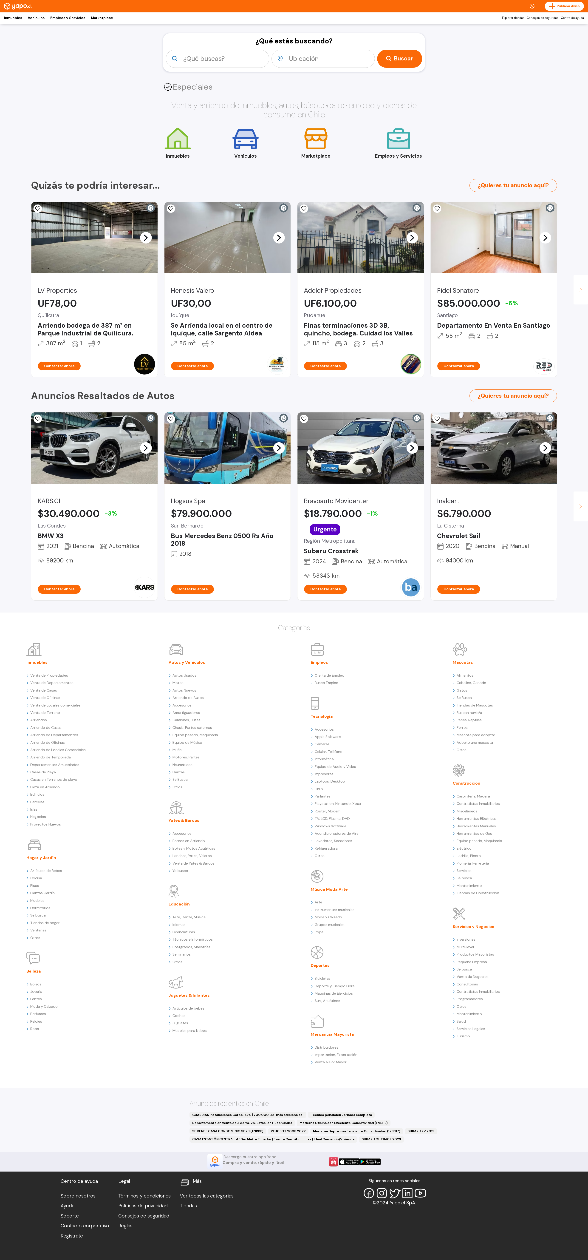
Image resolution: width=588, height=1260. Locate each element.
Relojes (36, 1021)
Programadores (470, 998)
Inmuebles (13, 18)
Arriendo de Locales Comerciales (58, 749)
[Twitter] (394, 1193)
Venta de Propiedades (49, 675)
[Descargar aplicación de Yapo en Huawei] (333, 1161)
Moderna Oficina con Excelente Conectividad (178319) (344, 1123)
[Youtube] (420, 1193)
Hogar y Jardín (41, 857)
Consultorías (467, 984)
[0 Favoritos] (38, 208)
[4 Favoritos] (437, 208)
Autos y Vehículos (187, 662)
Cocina (36, 878)
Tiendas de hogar (45, 922)
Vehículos (36, 18)
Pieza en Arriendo (45, 787)
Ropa (34, 1028)
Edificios (37, 794)
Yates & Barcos (184, 820)
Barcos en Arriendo (188, 840)
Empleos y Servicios (67, 18)
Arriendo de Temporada (50, 757)
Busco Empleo (326, 682)
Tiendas (188, 1206)
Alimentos (465, 675)
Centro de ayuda (572, 18)
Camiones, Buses (186, 720)
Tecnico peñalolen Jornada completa (341, 1115)
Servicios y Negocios (473, 926)
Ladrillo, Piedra (469, 855)
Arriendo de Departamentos (54, 734)
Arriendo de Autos (188, 697)
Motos (178, 682)
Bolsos (35, 984)
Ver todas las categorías (207, 1196)
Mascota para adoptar (476, 734)
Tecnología (322, 716)
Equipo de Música (187, 742)
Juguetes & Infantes (189, 995)
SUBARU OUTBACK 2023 (381, 1139)
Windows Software (330, 826)
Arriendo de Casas (46, 727)
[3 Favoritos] (304, 208)
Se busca (38, 915)
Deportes (320, 965)
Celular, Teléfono (328, 751)
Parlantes (323, 796)
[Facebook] (368, 1193)
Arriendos (38, 720)
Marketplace (102, 18)
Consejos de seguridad (543, 18)
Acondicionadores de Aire (337, 833)
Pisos (34, 885)
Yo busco (180, 870)
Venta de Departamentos (52, 682)
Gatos (462, 690)
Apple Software (328, 736)
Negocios (38, 816)
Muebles (37, 900)
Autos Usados (184, 675)
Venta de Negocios (473, 976)
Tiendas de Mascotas (475, 705)
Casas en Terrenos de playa (53, 779)
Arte (318, 902)
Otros (35, 937)
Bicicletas (323, 978)
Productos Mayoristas (475, 954)
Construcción (466, 783)
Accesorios (182, 705)
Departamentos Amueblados (54, 764)
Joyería (36, 991)
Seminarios (181, 954)
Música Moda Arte (329, 889)
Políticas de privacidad (143, 1206)
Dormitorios (40, 907)
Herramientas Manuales (476, 826)
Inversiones (466, 939)
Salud (461, 1021)
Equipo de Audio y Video (335, 766)
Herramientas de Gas (474, 833)
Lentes (36, 998)
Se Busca (180, 779)
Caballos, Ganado (471, 682)
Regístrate (72, 1236)
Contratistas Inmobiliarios (478, 803)
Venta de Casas (43, 690)
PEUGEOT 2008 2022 (288, 1131)
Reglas (125, 1226)
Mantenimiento (469, 885)
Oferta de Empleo (329, 675)
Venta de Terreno (45, 712)
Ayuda (67, 1206)
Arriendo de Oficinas (47, 742)
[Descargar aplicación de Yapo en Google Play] (370, 1161)
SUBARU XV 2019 (421, 1131)
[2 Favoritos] (38, 419)
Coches (178, 1015)
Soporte (70, 1216)
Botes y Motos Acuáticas (193, 848)
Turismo (463, 1036)
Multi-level (465, 947)
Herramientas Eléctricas (477, 818)
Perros (462, 727)
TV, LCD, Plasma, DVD (332, 818)
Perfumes (38, 1013)
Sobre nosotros (78, 1196)
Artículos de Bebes (46, 870)
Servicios (464, 870)
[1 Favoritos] (171, 208)
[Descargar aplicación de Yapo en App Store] (349, 1161)
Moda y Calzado (44, 1006)
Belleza (33, 971)
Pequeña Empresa (472, 961)
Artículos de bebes (188, 1008)
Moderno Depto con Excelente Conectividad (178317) (356, 1131)
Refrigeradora (326, 848)
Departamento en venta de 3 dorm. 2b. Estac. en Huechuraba (242, 1123)
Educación (179, 904)
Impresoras (324, 774)
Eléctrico (464, 848)
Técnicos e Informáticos (192, 939)
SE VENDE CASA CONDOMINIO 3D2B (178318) (227, 1131)
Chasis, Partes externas (192, 727)
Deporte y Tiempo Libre (335, 986)
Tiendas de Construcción (478, 893)
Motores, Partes (186, 757)
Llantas (178, 772)
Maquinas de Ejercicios (334, 993)
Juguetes (180, 1023)
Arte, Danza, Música (189, 917)
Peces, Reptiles (469, 720)
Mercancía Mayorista (332, 1034)
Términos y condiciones (144, 1196)
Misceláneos (467, 811)
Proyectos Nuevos (45, 824)
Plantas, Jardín (42, 893)
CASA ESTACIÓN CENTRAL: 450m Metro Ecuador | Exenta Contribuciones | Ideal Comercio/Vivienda (273, 1139)
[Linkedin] (407, 1193)
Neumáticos (182, 764)
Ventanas (38, 930)
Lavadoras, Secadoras (333, 840)
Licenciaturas (183, 932)
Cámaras (322, 744)
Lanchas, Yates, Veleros (192, 855)
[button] (146, 237)
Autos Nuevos (184, 690)
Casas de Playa (43, 772)
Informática (324, 759)
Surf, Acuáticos (327, 1000)
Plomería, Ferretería (473, 863)
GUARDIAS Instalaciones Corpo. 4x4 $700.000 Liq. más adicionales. (247, 1115)
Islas (33, 809)
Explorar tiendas (513, 18)
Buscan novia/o (469, 712)
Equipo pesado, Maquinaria (195, 734)
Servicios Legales (471, 1028)
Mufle (177, 749)
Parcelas (37, 802)
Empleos (319, 662)
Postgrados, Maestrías (191, 947)
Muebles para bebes (189, 1030)
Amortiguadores (186, 712)
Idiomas (178, 924)
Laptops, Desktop (330, 781)
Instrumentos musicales (334, 909)
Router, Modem (327, 811)
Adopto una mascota (475, 742)
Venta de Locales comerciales (55, 705)
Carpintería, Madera (473, 796)
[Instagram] (381, 1193)
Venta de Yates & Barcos (193, 863)
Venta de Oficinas (45, 697)
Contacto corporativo (85, 1226)
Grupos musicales (330, 924)
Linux (319, 788)
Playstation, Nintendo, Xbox (338, 803)
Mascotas (463, 662)
